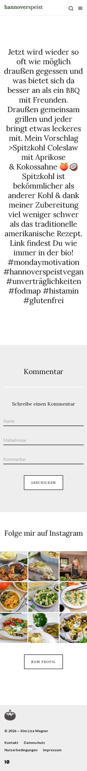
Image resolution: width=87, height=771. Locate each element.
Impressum (52, 750)
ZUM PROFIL (43, 662)
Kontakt (11, 742)
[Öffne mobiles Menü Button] (80, 8)
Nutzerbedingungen (20, 750)
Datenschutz (34, 742)
